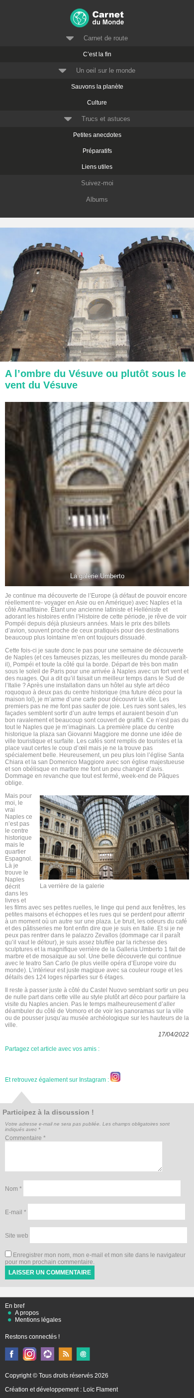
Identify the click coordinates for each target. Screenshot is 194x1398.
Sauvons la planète (97, 86)
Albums (97, 199)
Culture (97, 102)
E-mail (15, 1212)
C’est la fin (97, 54)
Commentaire (25, 1138)
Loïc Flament (100, 1389)
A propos (27, 1312)
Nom (13, 1188)
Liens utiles (97, 166)
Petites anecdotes (97, 134)
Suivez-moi (97, 183)
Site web (16, 1235)
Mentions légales (38, 1319)
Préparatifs (97, 150)
